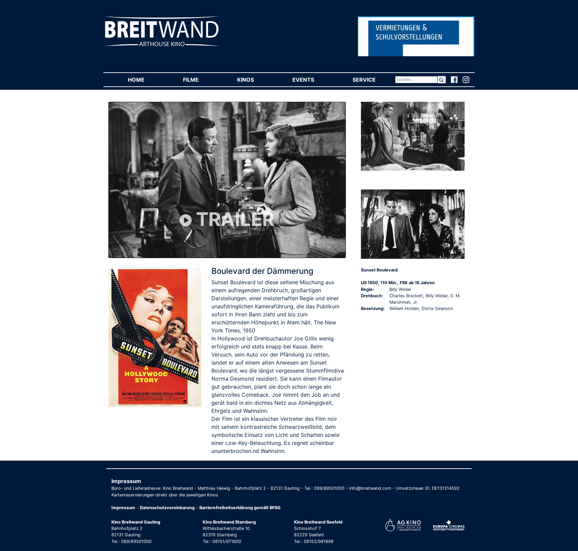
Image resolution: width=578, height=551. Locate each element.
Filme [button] (200, 79)
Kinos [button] (255, 79)
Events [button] (312, 79)
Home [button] (146, 79)
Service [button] (374, 79)
